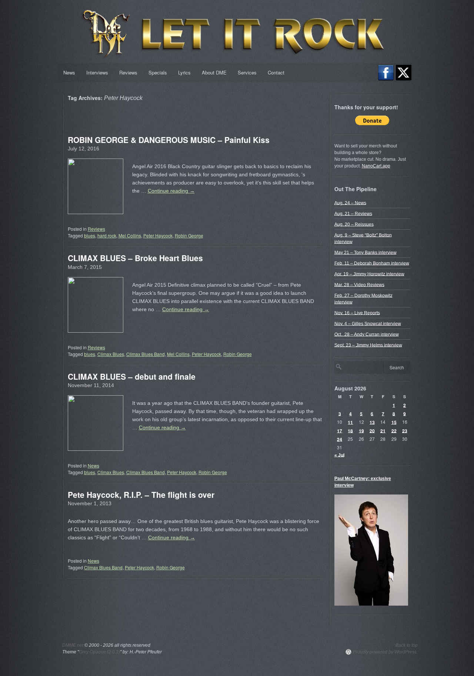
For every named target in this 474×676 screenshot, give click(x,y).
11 (350, 422)
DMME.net (72, 645)
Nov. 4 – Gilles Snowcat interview (367, 323)
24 (339, 439)
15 (394, 422)
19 (361, 430)
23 (404, 430)
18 (350, 430)
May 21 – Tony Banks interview (365, 252)
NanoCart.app (376, 166)
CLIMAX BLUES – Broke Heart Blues (135, 257)
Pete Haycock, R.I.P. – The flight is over (141, 494)
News (69, 72)
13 (372, 422)
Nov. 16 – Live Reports (357, 312)
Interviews (97, 72)
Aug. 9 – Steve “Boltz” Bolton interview (363, 238)
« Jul (339, 454)
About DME (214, 72)
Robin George (189, 235)
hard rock (106, 235)
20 (372, 430)
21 (382, 430)
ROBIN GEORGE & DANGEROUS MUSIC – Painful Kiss (169, 139)
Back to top (406, 645)
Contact (276, 72)
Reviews (128, 72)
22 (394, 430)
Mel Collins (129, 235)
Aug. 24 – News (350, 202)
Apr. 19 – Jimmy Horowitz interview (369, 273)
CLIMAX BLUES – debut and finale (132, 376)
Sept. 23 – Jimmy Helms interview (368, 344)
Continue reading (171, 191)
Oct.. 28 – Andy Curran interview (366, 334)
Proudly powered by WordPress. (385, 652)
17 (339, 430)
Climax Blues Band (145, 354)
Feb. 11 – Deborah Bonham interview (371, 263)
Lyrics (184, 72)
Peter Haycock (158, 235)
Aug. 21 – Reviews (353, 213)
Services (247, 72)
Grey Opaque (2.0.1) (99, 652)
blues (89, 235)
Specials (157, 72)
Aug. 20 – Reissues (354, 224)
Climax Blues (110, 354)
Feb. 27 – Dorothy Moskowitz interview (363, 298)
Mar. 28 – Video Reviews (359, 284)
